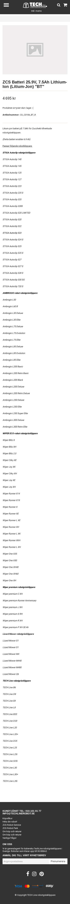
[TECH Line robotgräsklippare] (35, 5)
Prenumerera (58, 861)
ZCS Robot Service (12, 825)
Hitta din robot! (10, 821)
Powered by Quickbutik (35, 898)
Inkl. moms (36, 11)
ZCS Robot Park (10, 828)
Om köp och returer (12, 831)
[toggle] (8, 5)
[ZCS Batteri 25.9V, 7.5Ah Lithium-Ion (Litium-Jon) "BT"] (35, 49)
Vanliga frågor (9, 838)
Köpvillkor (7, 818)
